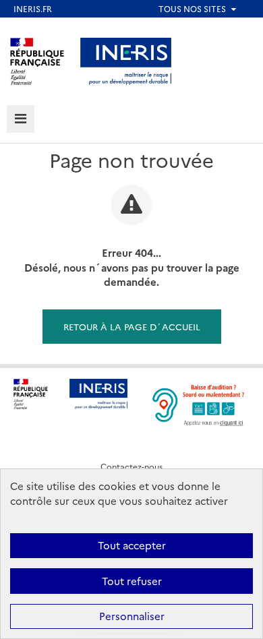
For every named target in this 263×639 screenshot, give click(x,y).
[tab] (20, 119)
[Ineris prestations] (126, 60)
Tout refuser (132, 581)
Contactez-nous (131, 466)
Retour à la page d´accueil (131, 326)
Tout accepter (132, 545)
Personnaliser (132, 616)
